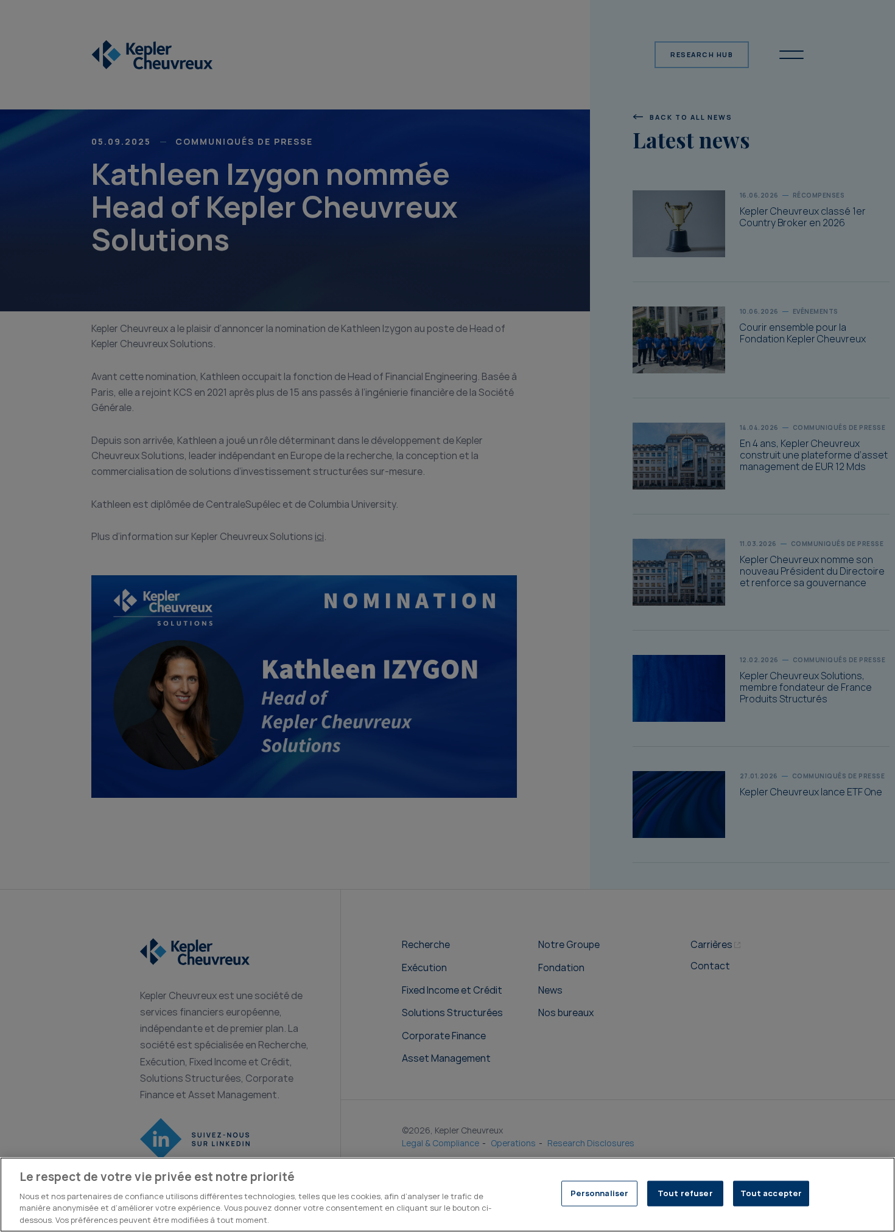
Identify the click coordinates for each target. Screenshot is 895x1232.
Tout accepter (771, 1193)
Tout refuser (685, 1193)
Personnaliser (599, 1193)
